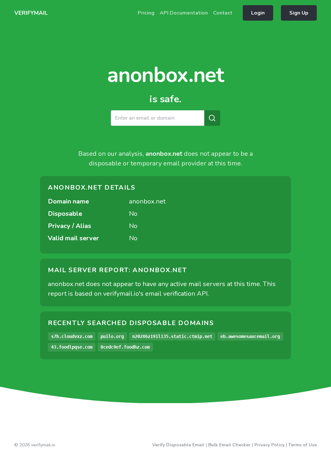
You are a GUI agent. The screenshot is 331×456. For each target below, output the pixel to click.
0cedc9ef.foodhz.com (125, 347)
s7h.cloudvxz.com (71, 336)
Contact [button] (222, 12)
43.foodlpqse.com (71, 347)
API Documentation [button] (184, 12)
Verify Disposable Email (178, 445)
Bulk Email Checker (229, 445)
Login (258, 12)
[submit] (212, 118)
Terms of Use (302, 445)
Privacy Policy (269, 445)
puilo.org (112, 336)
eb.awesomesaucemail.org (250, 336)
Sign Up (298, 12)
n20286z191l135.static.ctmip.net (172, 336)
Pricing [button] (146, 12)
